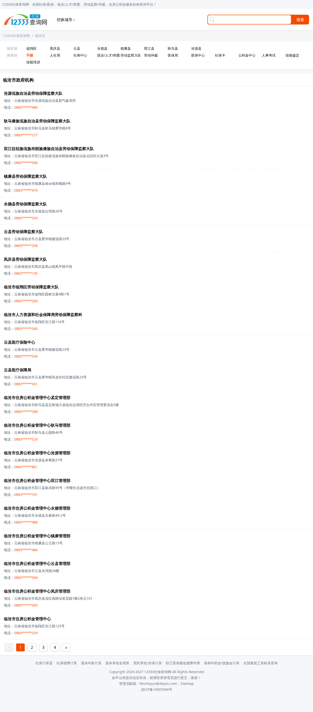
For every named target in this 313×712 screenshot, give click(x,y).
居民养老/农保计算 (147, 663)
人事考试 (269, 55)
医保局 (173, 55)
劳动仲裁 (151, 55)
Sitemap (187, 683)
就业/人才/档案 (108, 55)
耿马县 (173, 48)
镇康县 (126, 48)
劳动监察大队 (131, 55)
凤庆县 (55, 48)
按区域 (12, 48)
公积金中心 (247, 55)
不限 (29, 55)
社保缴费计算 (66, 663)
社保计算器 (44, 663)
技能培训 (33, 62)
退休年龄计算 (91, 663)
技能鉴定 (292, 55)
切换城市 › (66, 19)
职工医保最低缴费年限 (183, 663)
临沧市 (40, 35)
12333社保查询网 (16, 35)
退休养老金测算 (117, 663)
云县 (76, 48)
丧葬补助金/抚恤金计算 (221, 663)
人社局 (55, 55)
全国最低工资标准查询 (260, 663)
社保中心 (80, 55)
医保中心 (198, 55)
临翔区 (31, 48)
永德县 (102, 48)
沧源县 (196, 48)
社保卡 (220, 55)
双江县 (149, 48)
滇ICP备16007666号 (156, 689)
